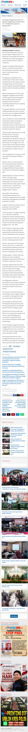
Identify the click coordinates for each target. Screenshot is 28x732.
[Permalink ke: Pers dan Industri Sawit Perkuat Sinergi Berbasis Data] (6, 452)
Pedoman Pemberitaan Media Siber (9, 730)
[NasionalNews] (7, 2)
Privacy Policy (21, 730)
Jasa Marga (17, 346)
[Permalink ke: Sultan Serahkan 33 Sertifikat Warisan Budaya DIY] (6, 440)
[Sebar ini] (4, 414)
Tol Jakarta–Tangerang (9, 351)
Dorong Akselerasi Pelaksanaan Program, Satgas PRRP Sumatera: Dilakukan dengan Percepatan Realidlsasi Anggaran (14, 376)
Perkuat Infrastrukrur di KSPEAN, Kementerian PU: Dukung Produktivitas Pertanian (13, 366)
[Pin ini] (13, 414)
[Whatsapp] (22, 414)
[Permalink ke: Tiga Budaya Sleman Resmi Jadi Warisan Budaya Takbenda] (6, 434)
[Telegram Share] (17, 414)
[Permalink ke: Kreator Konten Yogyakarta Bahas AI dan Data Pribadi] (6, 446)
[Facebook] (14, 395)
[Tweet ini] (9, 414)
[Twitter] (18, 395)
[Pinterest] (21, 395)
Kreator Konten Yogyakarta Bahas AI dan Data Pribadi (17, 446)
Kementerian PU (7, 349)
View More (14, 616)
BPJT (10, 346)
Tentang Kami (17, 728)
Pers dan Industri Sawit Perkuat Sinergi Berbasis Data (17, 452)
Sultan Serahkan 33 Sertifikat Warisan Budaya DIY (18, 440)
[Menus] (26, 1)
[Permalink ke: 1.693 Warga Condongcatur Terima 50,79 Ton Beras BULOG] (14, 598)
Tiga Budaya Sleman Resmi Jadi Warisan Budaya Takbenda (18, 435)
